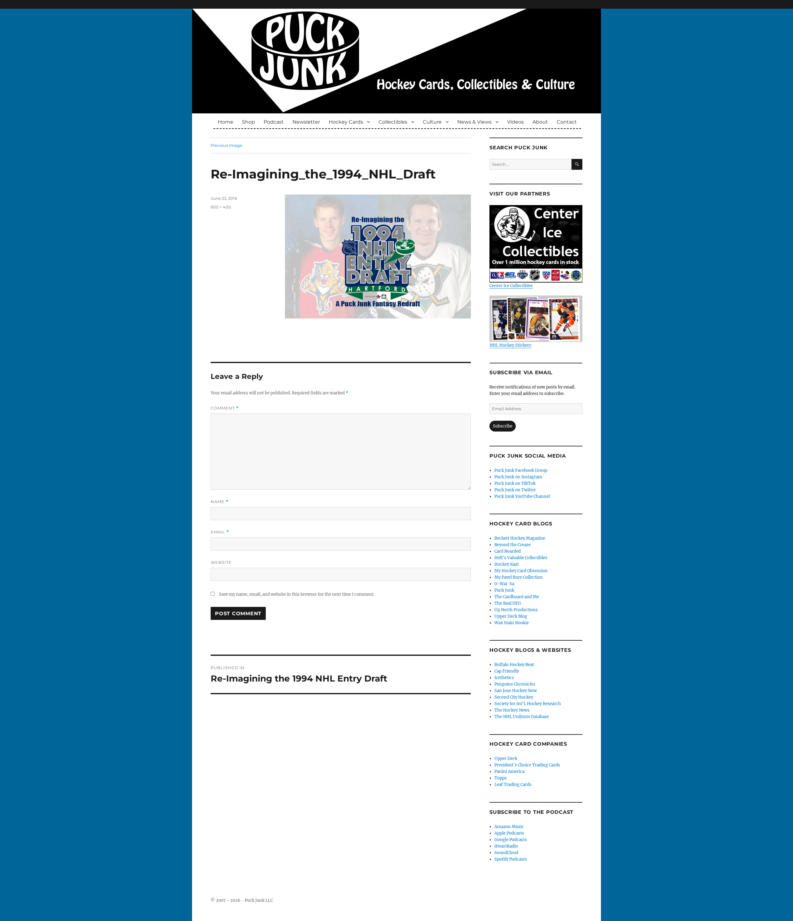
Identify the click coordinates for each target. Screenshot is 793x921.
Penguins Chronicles (514, 684)
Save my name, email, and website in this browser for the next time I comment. (297, 594)
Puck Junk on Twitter (515, 490)
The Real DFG (507, 603)
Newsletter (306, 122)
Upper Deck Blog (510, 616)
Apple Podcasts (509, 833)
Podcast (274, 122)
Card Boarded (507, 551)
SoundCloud (506, 852)
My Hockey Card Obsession (521, 570)
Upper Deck (505, 758)
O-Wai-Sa (504, 583)
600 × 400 (221, 206)
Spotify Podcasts (510, 859)
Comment (225, 408)
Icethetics (504, 677)
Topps (500, 778)
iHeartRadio (506, 846)
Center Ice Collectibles (511, 285)
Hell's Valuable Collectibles (520, 557)
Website (221, 562)
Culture (432, 122)
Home (225, 122)
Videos (515, 122)
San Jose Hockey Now (515, 690)
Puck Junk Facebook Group (520, 470)
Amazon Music (509, 826)
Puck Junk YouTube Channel (522, 496)
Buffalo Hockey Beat (514, 664)
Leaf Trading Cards (513, 784)
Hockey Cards (346, 122)
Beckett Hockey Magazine (519, 538)
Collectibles (393, 122)
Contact (567, 122)
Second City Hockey (513, 697)
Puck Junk (504, 590)
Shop (248, 122)
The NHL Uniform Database (521, 716)
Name (220, 501)
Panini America (509, 771)
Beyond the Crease (512, 544)
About (540, 122)
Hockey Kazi (506, 564)
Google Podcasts (510, 839)
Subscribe (502, 426)
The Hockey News (512, 710)
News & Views (474, 122)
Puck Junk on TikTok (515, 483)
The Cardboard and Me (516, 596)
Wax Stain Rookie (511, 622)
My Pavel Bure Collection (518, 577)
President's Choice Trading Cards (527, 765)
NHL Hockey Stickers (510, 345)
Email (220, 532)
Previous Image (226, 145)
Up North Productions (516, 609)
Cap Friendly (506, 671)
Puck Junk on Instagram (518, 477)
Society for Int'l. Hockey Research (527, 703)
